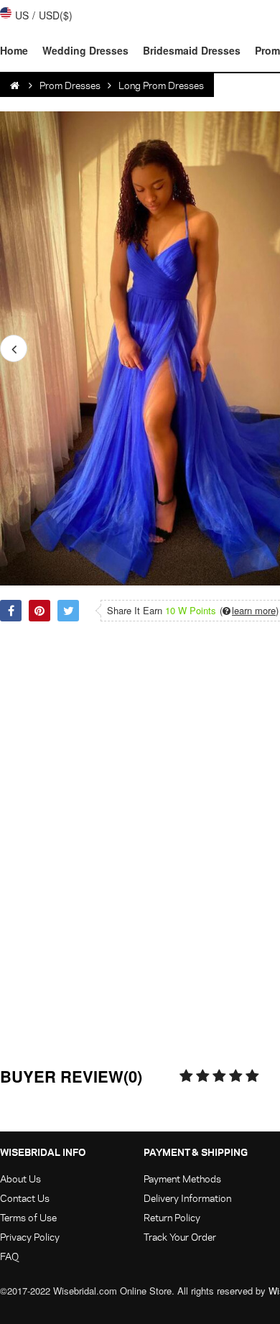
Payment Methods (182, 1178)
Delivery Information (187, 1198)
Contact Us (25, 1198)
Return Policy (172, 1217)
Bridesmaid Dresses (192, 50)
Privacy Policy (30, 1237)
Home (14, 50)
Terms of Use (28, 1217)
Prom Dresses (70, 85)
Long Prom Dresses (161, 85)
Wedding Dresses (85, 50)
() (249, 610)
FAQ (9, 1256)
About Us (20, 1178)
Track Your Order (180, 1237)
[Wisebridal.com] (16, 85)
